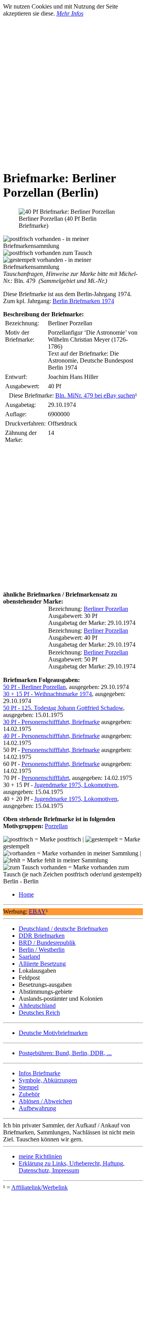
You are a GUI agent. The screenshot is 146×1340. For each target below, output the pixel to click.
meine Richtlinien (40, 1156)
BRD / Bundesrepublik (47, 942)
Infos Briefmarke (39, 1073)
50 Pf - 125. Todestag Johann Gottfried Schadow (63, 708)
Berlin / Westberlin (42, 949)
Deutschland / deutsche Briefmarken (63, 928)
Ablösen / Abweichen (45, 1101)
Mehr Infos (69, 13)
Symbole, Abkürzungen (48, 1080)
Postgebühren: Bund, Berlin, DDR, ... (65, 1053)
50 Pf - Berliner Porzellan (34, 687)
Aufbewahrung (37, 1108)
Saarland (29, 956)
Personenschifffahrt (45, 778)
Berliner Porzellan (106, 608)
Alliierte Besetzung (42, 963)
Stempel (29, 1087)
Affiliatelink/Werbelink (39, 1187)
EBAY (37, 911)
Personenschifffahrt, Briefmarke (60, 750)
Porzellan (56, 826)
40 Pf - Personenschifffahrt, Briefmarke (51, 736)
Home (26, 894)
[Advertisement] (73, 90)
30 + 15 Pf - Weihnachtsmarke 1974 (47, 694)
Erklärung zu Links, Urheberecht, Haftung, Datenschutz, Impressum (72, 1167)
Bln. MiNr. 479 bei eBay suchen (95, 395)
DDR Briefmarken (42, 935)
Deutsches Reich (39, 1012)
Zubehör (29, 1094)
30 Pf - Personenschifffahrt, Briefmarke (51, 722)
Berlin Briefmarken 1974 (83, 301)
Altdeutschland (37, 1005)
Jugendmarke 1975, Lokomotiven (75, 785)
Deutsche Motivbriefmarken (53, 1032)
